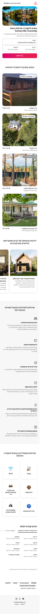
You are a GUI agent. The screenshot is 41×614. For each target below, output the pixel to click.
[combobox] (20, 42)
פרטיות (22, 604)
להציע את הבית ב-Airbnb (12, 3)
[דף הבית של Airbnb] (35, 3)
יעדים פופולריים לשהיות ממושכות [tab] (27, 531)
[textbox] (28, 49)
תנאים (17, 604)
